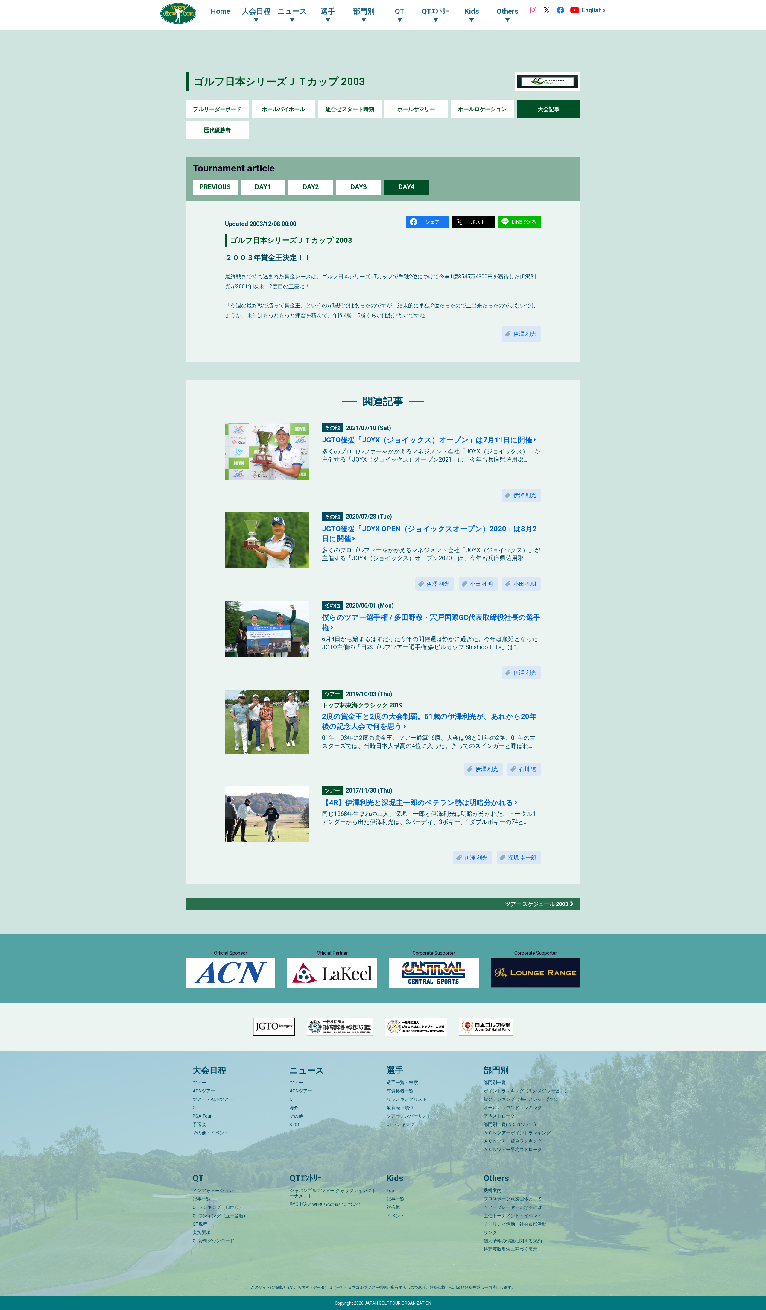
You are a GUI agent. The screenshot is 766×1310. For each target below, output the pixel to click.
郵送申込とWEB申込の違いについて (325, 1204)
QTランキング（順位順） (218, 1207)
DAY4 (407, 187)
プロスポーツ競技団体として (513, 1199)
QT (195, 1107)
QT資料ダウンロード (213, 1241)
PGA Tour (202, 1116)
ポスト (478, 222)
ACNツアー (204, 1091)
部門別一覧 (495, 1082)
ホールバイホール (283, 109)
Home (220, 11)
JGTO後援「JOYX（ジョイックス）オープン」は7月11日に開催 (427, 440)
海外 (294, 1107)
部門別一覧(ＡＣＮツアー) (510, 1124)
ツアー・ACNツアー (213, 1099)
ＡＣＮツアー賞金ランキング (513, 1141)
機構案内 (492, 1190)
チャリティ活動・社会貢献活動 (515, 1224)
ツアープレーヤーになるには (513, 1207)
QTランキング (401, 1124)
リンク (490, 1232)
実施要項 (202, 1232)
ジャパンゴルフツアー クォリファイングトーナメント (333, 1193)
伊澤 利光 (524, 334)
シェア (432, 222)
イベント (396, 1215)
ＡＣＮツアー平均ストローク (513, 1149)
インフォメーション (213, 1190)
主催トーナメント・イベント (513, 1215)
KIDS (294, 1124)
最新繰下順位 (400, 1107)
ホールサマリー (416, 109)
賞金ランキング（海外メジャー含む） (522, 1099)
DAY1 (263, 187)
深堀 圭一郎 (522, 857)
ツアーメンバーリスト (409, 1116)
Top (390, 1190)
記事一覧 (202, 1199)
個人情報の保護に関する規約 (513, 1241)
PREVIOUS (215, 187)
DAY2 (311, 187)
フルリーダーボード (217, 109)
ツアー (199, 1082)
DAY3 (359, 187)
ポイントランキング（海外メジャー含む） (526, 1091)
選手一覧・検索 (402, 1082)
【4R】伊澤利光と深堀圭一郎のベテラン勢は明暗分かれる (417, 803)
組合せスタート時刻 (350, 109)
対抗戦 (393, 1207)
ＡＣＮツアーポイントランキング (517, 1133)
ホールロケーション (482, 109)
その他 (296, 1116)
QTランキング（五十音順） (220, 1215)
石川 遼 (527, 769)
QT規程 (200, 1224)
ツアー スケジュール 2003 (536, 904)
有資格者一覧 (400, 1091)
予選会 (199, 1124)
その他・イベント (211, 1133)
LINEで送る (524, 222)
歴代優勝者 (217, 130)
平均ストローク (499, 1116)
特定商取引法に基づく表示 (510, 1249)
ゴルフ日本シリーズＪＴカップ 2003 (279, 81)
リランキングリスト (407, 1099)
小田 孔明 (481, 584)
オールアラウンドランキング (513, 1107)
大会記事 (549, 109)
